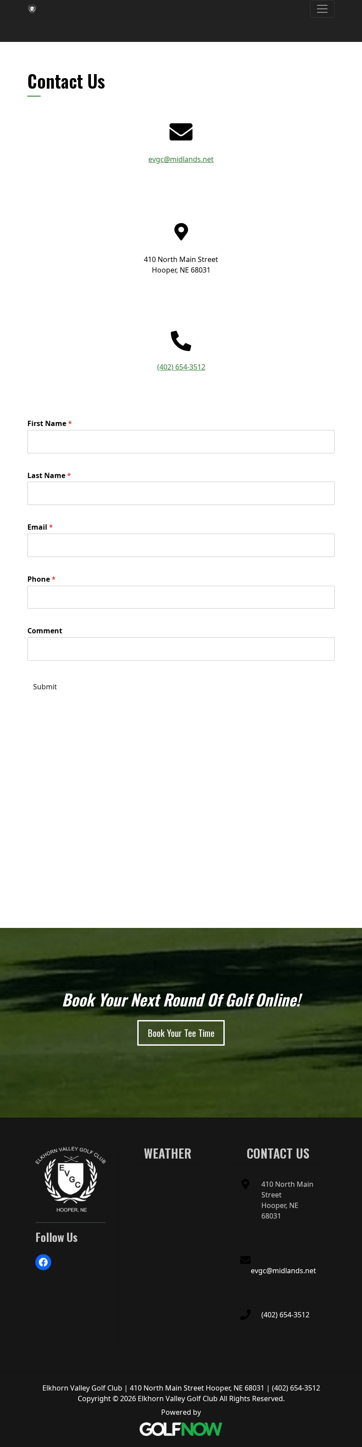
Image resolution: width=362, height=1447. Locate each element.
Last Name (49, 475)
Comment (44, 631)
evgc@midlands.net (181, 159)
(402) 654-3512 (181, 367)
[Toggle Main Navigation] (322, 9)
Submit (45, 687)
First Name (49, 423)
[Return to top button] (350, 1107)
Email (40, 527)
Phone (41, 579)
